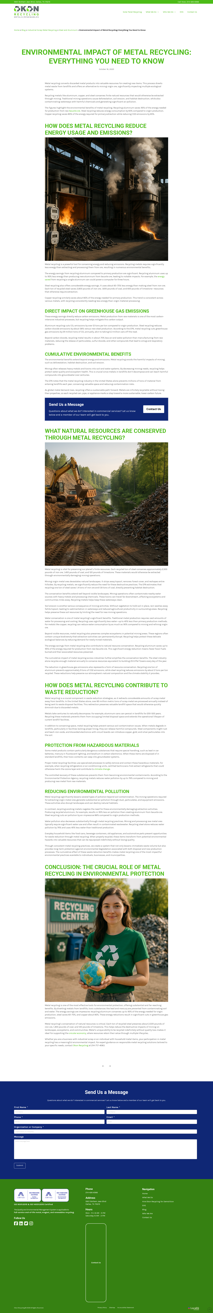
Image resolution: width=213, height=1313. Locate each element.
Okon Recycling (80, 1045)
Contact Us (153, 409)
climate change (102, 769)
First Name (21, 1107)
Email (110, 1117)
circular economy (77, 1033)
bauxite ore (74, 110)
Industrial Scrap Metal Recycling (42, 30)
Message (19, 1136)
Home (16, 30)
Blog (23, 30)
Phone (18, 1117)
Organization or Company (29, 1127)
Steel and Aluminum (68, 30)
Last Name (113, 1107)
